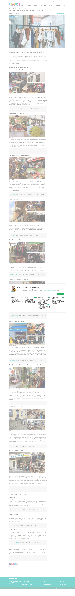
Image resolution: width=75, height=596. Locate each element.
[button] (60, 294)
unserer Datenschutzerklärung (49, 290)
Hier (48, 304)
